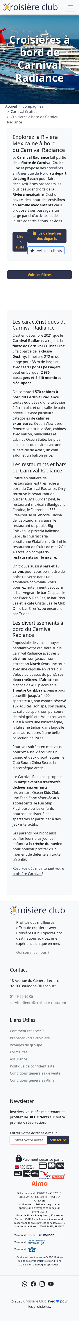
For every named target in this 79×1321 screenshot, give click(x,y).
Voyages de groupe (26, 1045)
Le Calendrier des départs (49, 236)
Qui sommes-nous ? (32, 952)
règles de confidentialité (32, 1260)
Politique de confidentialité (32, 1066)
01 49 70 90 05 (21, 996)
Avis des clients (49, 250)
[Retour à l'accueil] (37, 910)
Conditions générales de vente (35, 1073)
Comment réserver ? (27, 1030)
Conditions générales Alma (32, 1080)
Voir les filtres (40, 274)
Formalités (18, 1052)
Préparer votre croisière (30, 1038)
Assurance (18, 1059)
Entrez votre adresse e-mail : (33, 1133)
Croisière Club (35, 1301)
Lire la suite (20, 242)
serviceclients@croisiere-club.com (38, 1002)
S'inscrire (58, 1140)
